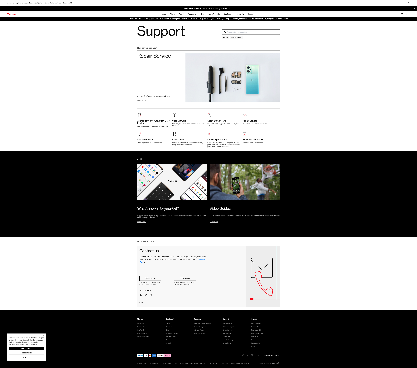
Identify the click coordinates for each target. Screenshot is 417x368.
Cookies (202, 363)
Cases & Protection (172, 333)
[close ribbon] (414, 8)
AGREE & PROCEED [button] (26, 353)
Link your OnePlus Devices (202, 323)
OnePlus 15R (141, 327)
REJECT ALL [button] (26, 357)
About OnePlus (256, 323)
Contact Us (226, 336)
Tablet (181, 14)
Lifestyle (168, 343)
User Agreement (154, 363)
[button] (402, 14)
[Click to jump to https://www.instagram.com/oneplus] (251, 355)
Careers (253, 340)
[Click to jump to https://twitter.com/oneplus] (247, 355)
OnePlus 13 (140, 330)
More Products (214, 14)
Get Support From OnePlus (267, 355)
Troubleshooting (228, 340)
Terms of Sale (166, 363)
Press (253, 346)
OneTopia (227, 14)
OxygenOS (254, 336)
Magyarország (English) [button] (268, 363)
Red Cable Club (256, 330)
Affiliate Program (199, 330)
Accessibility (227, 343)
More (141, 302)
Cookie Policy (28, 340)
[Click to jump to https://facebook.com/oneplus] (242, 355)
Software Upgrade (229, 327)
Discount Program (200, 327)
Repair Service (227, 330)
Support (251, 14)
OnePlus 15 (140, 323)
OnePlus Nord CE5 (143, 336)
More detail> (282, 19)
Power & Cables (171, 336)
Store (164, 14)
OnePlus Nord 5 (142, 333)
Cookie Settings (213, 363)
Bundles (168, 340)
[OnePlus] (11, 14)
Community (239, 14)
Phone (172, 14)
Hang (202, 14)
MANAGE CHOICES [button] (26, 348)
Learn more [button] (141, 100)
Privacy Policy (141, 363)
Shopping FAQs (227, 323)
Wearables (192, 14)
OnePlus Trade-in (199, 333)
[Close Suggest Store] (408, 3)
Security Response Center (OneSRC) (186, 363)
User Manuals (227, 333)
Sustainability (255, 343)
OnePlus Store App (257, 333)
